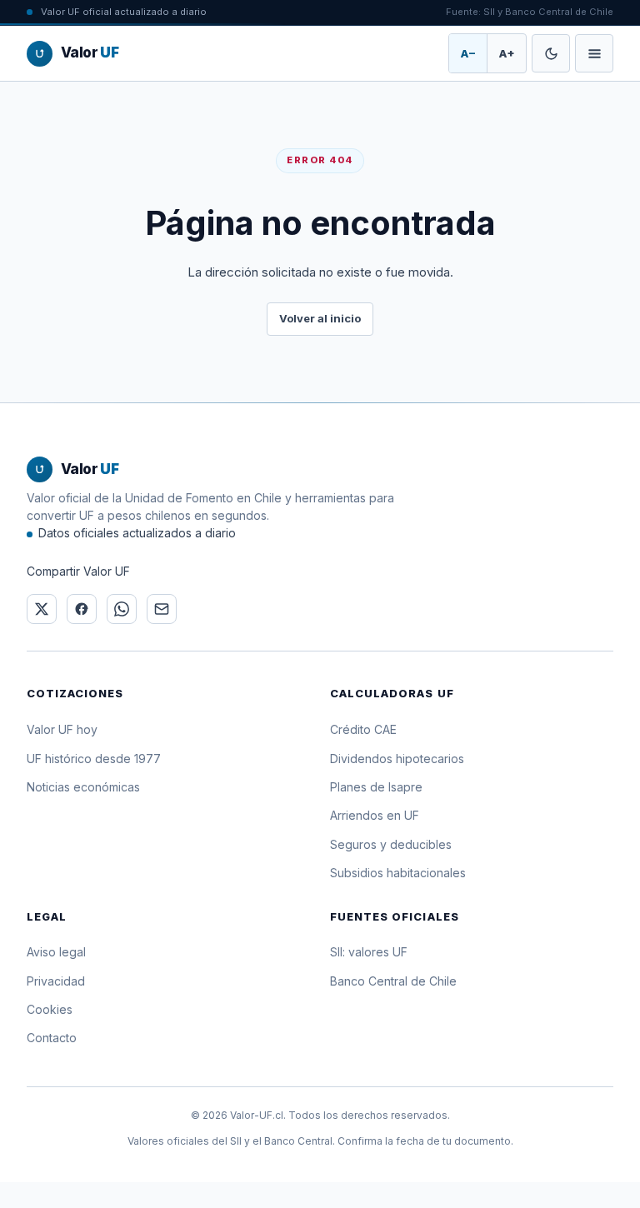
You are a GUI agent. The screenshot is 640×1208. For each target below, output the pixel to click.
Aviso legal (56, 952)
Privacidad (56, 981)
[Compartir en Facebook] (82, 609)
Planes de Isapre (376, 787)
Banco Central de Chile (393, 981)
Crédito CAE (363, 729)
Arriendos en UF (374, 815)
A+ (507, 53)
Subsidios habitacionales (398, 873)
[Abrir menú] (594, 53)
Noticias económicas (83, 787)
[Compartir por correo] (162, 609)
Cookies (49, 1009)
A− (468, 53)
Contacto (52, 1038)
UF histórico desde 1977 (94, 758)
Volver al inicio (320, 318)
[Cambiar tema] (551, 53)
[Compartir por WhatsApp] (122, 609)
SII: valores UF (369, 952)
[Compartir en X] (42, 609)
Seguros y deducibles (391, 844)
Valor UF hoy (62, 729)
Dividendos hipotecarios (397, 758)
